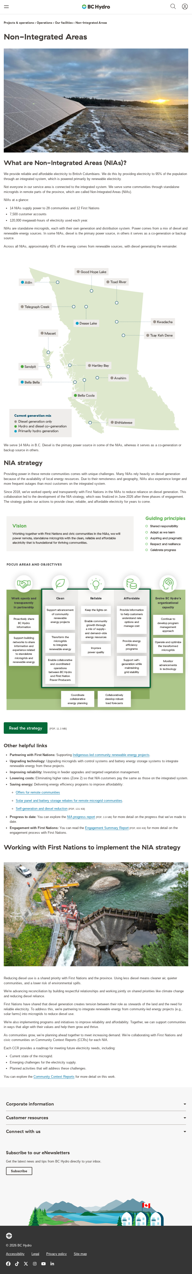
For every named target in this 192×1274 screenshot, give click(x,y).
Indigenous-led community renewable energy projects (111, 755)
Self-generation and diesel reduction (42, 808)
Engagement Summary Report (107, 828)
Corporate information (30, 1104)
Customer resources (27, 1117)
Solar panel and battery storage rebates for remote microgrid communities (69, 800)
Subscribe (19, 1171)
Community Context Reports (54, 1076)
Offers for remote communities (38, 792)
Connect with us (23, 1131)
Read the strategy (25, 728)
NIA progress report (81, 817)
